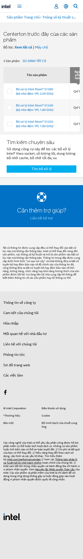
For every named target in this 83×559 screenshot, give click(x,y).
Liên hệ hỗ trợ (41, 218)
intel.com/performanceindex (24, 459)
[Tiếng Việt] (66, 6)
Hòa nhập (11, 323)
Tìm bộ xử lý (41, 169)
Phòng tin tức (14, 355)
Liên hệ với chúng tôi (20, 344)
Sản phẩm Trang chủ (23, 17)
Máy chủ (41, 47)
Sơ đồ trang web (16, 365)
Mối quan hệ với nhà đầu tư (25, 334)
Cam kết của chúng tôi (21, 313)
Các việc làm (13, 375)
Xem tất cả (23, 47)
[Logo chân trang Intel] (12, 516)
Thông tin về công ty (19, 303)
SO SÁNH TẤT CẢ (34, 61)
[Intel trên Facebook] (5, 393)
